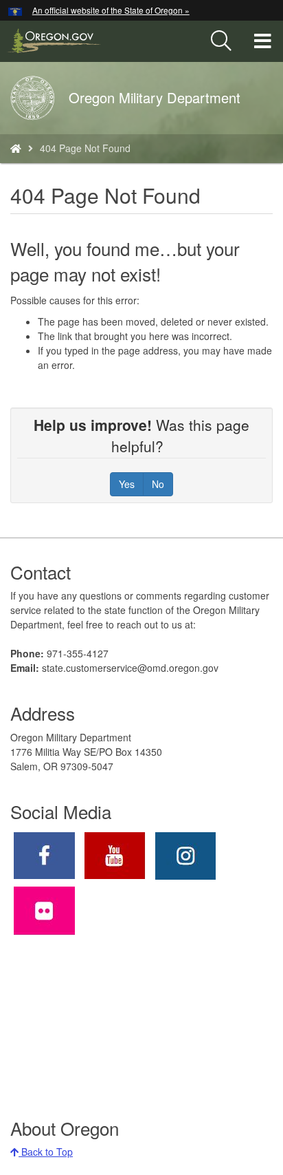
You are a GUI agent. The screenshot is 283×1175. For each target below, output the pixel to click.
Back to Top (46, 1151)
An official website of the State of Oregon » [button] (111, 10)
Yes (127, 484)
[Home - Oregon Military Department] (15, 148)
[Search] (221, 41)
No (158, 484)
